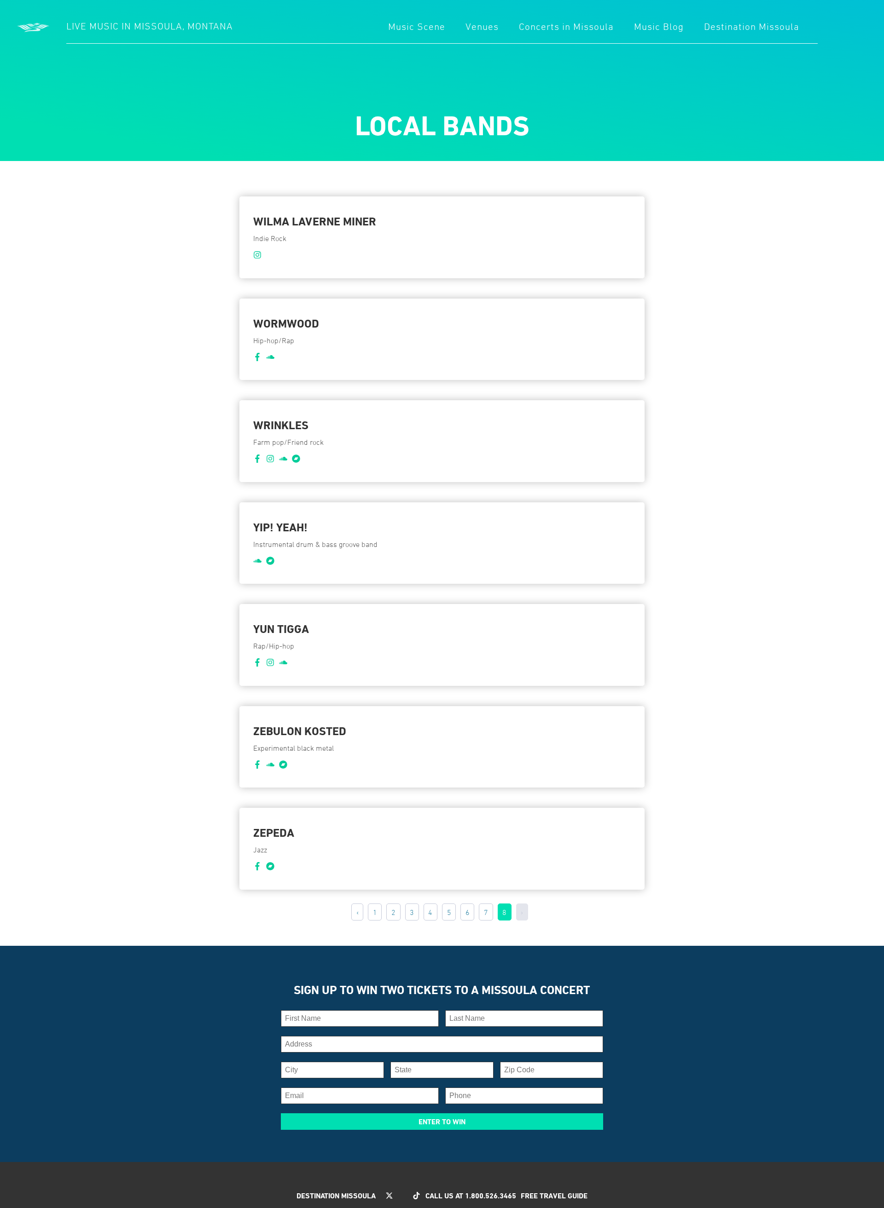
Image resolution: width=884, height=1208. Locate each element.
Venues (482, 26)
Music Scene (416, 26)
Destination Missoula (751, 26)
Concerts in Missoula (566, 26)
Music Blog (659, 26)
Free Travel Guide (554, 1195)
